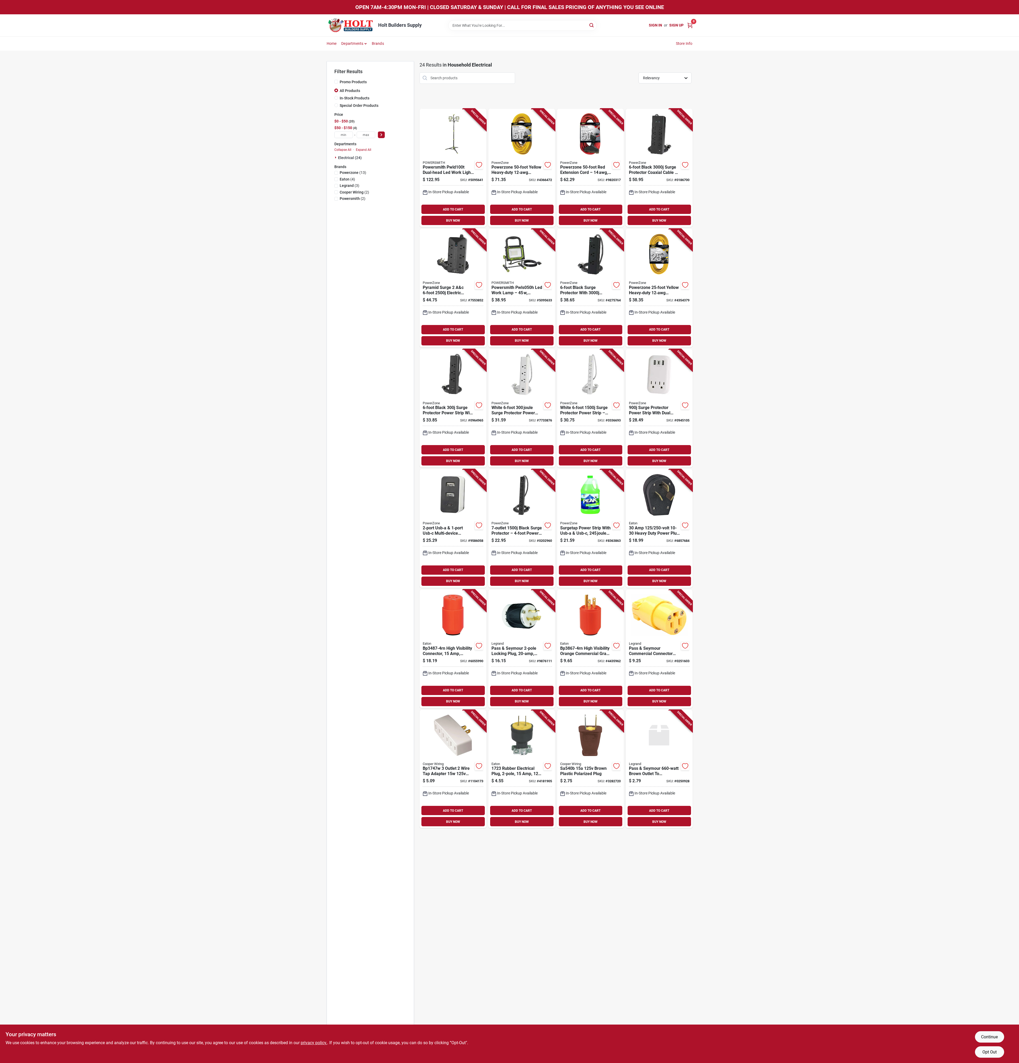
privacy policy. (314, 1042)
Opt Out (989, 1052)
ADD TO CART (453, 209)
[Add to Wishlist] (479, 165)
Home (332, 43)
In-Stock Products (354, 98)
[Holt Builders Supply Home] (350, 25)
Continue (989, 1036)
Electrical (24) (350, 158)
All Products (350, 90)
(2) (354, 192)
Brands (378, 43)
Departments (352, 43)
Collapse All (342, 150)
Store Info (684, 43)
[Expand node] (336, 157)
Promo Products (353, 82)
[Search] (592, 25)
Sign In (655, 25)
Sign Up (676, 25)
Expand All (363, 150)
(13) (353, 172)
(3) (349, 185)
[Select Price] (381, 134)
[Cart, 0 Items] (690, 25)
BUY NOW (453, 220)
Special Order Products (359, 105)
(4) (347, 179)
